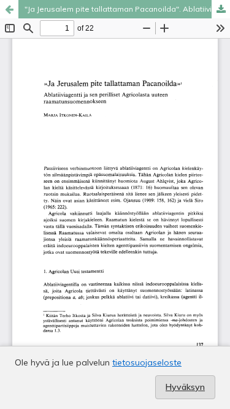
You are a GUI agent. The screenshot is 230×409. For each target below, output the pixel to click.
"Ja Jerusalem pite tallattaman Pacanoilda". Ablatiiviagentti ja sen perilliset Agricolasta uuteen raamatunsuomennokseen (127, 8)
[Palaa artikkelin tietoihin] (9, 9)
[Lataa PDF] (221, 9)
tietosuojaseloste (147, 362)
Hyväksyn (185, 386)
